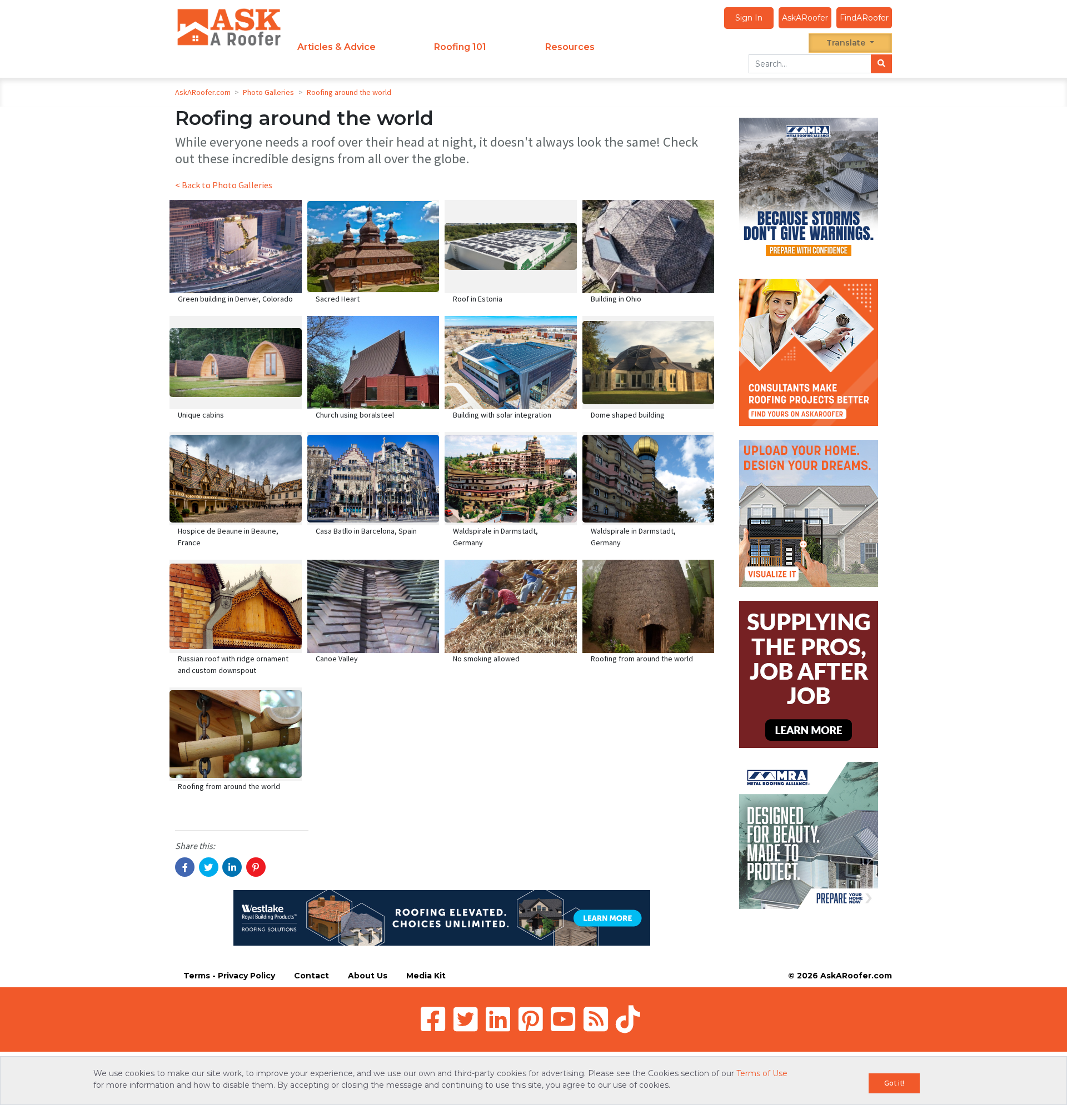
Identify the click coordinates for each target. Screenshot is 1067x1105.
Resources (570, 47)
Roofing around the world (349, 92)
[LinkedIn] (498, 1019)
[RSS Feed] (596, 1019)
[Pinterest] (530, 1019)
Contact (311, 976)
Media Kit (426, 976)
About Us (367, 976)
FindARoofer (864, 18)
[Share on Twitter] (208, 867)
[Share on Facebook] (185, 867)
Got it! (894, 1083)
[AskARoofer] (229, 27)
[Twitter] (465, 1019)
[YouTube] (563, 1019)
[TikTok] (628, 1019)
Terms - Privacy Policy (229, 976)
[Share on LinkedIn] (232, 867)
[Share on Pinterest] (256, 867)
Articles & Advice (336, 47)
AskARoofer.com (203, 92)
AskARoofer (805, 18)
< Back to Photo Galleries (223, 184)
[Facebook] (433, 1019)
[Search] (881, 63)
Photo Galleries (269, 92)
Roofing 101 (460, 47)
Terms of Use (761, 1073)
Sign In (748, 18)
